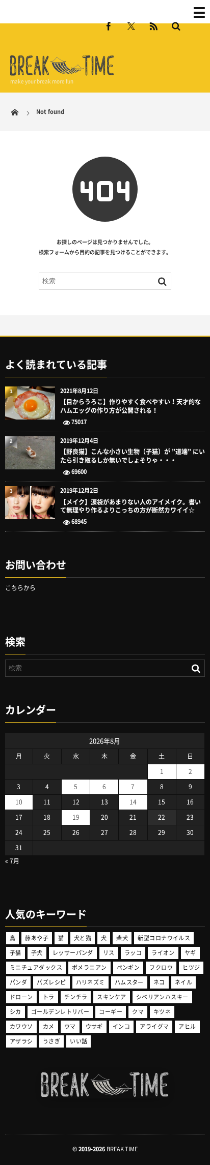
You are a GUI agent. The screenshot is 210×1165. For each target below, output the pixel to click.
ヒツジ (191, 967)
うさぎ (51, 1041)
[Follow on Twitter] (131, 26)
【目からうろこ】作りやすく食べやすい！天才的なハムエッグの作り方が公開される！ (130, 406)
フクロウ (161, 967)
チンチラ (76, 997)
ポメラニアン (89, 967)
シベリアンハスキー (162, 997)
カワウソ (21, 1026)
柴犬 (122, 938)
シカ (15, 1011)
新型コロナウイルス (164, 938)
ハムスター (129, 982)
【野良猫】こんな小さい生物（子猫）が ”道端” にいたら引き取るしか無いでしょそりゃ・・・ (132, 456)
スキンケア (111, 997)
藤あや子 (36, 938)
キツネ (162, 1011)
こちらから (20, 587)
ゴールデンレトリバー (60, 1011)
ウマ (70, 1026)
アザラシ (21, 1041)
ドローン (21, 997)
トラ (49, 997)
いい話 (78, 1041)
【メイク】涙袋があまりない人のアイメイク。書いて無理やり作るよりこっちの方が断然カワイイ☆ (130, 506)
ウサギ (94, 1026)
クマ (138, 1011)
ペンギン (128, 967)
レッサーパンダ (72, 952)
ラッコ (133, 952)
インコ (121, 1026)
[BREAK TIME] (62, 74)
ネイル (183, 982)
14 (133, 801)
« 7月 (12, 860)
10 (18, 801)
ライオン (163, 952)
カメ (49, 1026)
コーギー (110, 1011)
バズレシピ (51, 982)
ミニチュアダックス (36, 967)
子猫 (15, 952)
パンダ (18, 982)
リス (109, 952)
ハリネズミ (90, 982)
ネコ (159, 982)
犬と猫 (82, 938)
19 (76, 817)
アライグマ (154, 1026)
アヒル (187, 1026)
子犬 (37, 952)
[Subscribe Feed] (153, 26)
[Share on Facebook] (108, 26)
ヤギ (190, 952)
